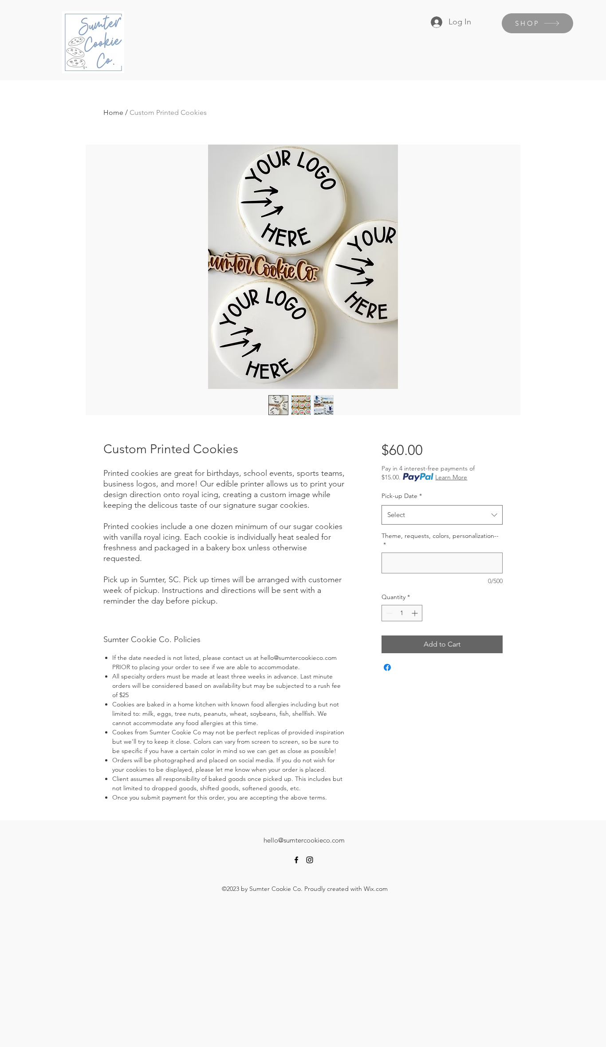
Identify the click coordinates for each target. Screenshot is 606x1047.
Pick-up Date (402, 496)
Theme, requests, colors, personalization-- (440, 540)
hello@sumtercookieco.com (304, 840)
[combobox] (442, 515)
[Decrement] (388, 613)
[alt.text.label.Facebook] (296, 859)
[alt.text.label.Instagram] (309, 859)
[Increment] (415, 613)
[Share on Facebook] (387, 667)
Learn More (451, 477)
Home (113, 112)
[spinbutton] (402, 613)
